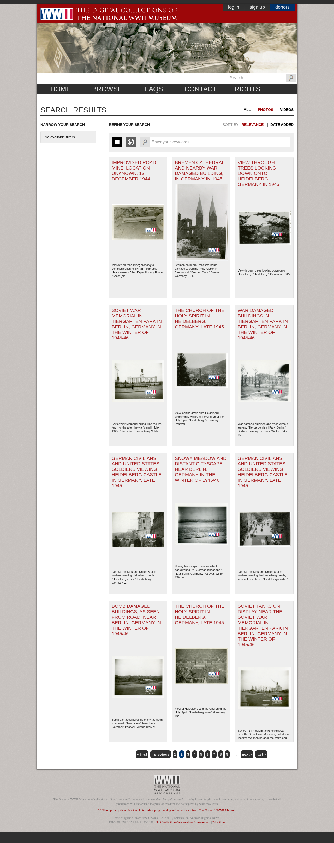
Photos (265, 109)
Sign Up (257, 7)
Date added (282, 125)
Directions (218, 822)
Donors (282, 7)
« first (142, 754)
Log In (233, 7)
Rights (247, 89)
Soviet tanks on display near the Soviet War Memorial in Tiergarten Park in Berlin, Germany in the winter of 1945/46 (263, 625)
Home (60, 89)
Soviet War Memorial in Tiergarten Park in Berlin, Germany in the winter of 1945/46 (137, 324)
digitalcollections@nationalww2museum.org (183, 822)
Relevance (253, 125)
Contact (200, 89)
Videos (287, 109)
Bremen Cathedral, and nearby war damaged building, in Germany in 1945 (200, 171)
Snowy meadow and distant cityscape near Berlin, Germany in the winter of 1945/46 (200, 469)
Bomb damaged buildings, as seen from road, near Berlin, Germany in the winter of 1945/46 (136, 620)
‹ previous (161, 754)
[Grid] (117, 142)
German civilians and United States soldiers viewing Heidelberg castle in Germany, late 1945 (137, 472)
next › (247, 754)
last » (261, 754)
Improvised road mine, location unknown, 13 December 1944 (134, 171)
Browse (107, 89)
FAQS (154, 89)
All (247, 109)
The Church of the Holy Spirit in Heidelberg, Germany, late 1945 (199, 318)
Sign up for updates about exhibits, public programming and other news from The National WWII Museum (169, 810)
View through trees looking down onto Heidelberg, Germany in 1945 (258, 173)
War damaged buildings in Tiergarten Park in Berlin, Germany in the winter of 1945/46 (263, 324)
